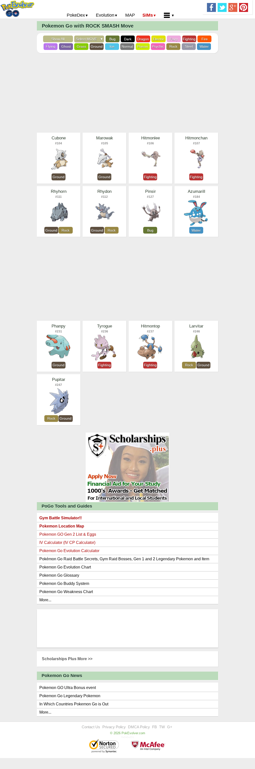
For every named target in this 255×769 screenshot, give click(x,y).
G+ (169, 727)
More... (45, 600)
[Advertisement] (127, 93)
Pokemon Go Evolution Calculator (69, 551)
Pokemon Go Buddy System (64, 583)
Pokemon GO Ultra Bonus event (67, 688)
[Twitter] (222, 7)
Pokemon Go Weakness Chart (66, 592)
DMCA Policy (139, 727)
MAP (130, 15)
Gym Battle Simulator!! (60, 518)
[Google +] (232, 7)
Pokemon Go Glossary (59, 575)
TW (162, 727)
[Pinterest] (243, 7)
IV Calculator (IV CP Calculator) (67, 542)
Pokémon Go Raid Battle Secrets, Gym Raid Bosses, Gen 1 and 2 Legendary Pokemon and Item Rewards (124, 560)
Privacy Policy (114, 727)
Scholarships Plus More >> (67, 659)
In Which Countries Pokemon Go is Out (73, 704)
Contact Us (91, 727)
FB (154, 727)
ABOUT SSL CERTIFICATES (104, 746)
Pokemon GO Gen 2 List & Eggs (67, 534)
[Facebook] (211, 7)
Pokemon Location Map (61, 526)
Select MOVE (87, 39)
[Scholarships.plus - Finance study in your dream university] (127, 467)
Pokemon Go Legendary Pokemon (69, 696)
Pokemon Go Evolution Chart (65, 567)
